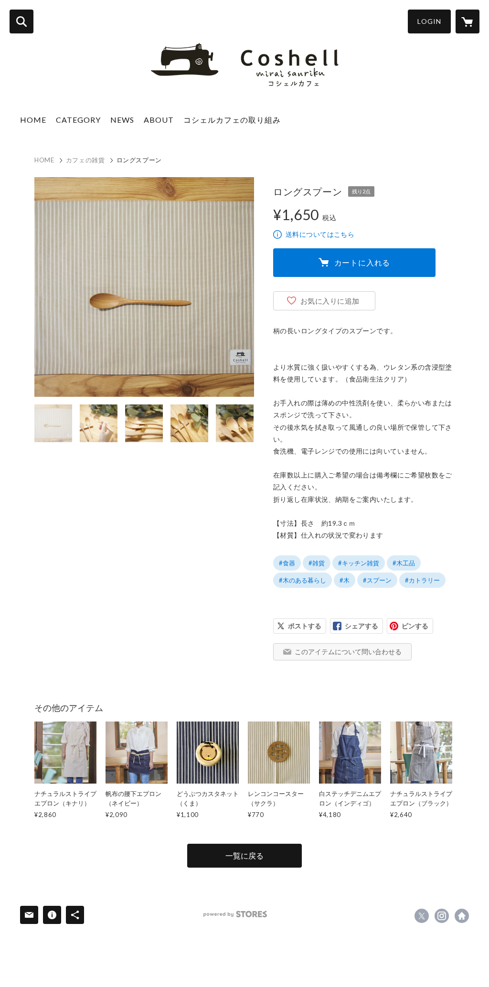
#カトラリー (422, 580)
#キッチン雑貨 (358, 563)
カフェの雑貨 (85, 160)
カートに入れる (362, 262)
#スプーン (377, 580)
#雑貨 (316, 563)
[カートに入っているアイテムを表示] (467, 21)
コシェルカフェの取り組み (232, 119)
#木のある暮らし (302, 580)
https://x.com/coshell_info (422, 916)
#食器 (287, 563)
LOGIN (429, 21)
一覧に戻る (244, 855)
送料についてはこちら (320, 234)
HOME (33, 119)
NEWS (122, 119)
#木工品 (404, 563)
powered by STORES (235, 914)
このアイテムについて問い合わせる (348, 651)
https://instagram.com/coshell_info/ (442, 916)
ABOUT (159, 119)
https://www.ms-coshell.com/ (462, 916)
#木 (345, 580)
